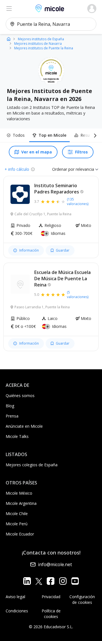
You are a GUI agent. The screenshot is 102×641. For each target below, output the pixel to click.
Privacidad (51, 596)
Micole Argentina (21, 503)
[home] (8, 39)
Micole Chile (17, 513)
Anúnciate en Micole (24, 426)
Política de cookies (51, 613)
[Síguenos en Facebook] (50, 581)
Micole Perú (16, 523)
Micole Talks (17, 436)
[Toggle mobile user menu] (91, 8)
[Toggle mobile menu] (9, 8)
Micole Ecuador (20, 534)
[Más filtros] (94, 135)
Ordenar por (63, 169)
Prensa (12, 416)
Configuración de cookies (82, 599)
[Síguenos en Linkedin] (27, 581)
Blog (10, 405)
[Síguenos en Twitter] (38, 581)
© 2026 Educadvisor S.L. (51, 626)
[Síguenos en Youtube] (75, 581)
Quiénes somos (20, 395)
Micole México (19, 493)
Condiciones (17, 610)
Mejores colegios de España (32, 464)
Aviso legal (15, 596)
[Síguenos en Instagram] (63, 581)
